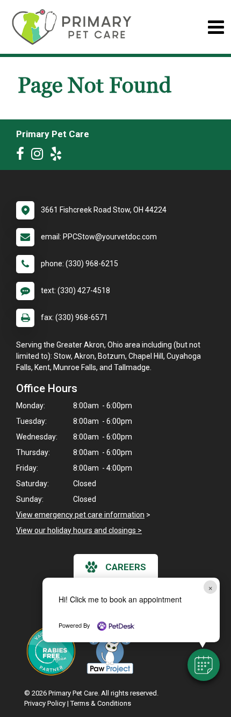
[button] (203, 665)
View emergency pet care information (80, 514)
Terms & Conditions (100, 703)
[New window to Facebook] (23, 156)
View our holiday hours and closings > (79, 530)
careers (125, 567)
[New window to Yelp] (58, 156)
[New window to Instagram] (39, 156)
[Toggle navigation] (215, 27)
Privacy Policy (45, 703)
